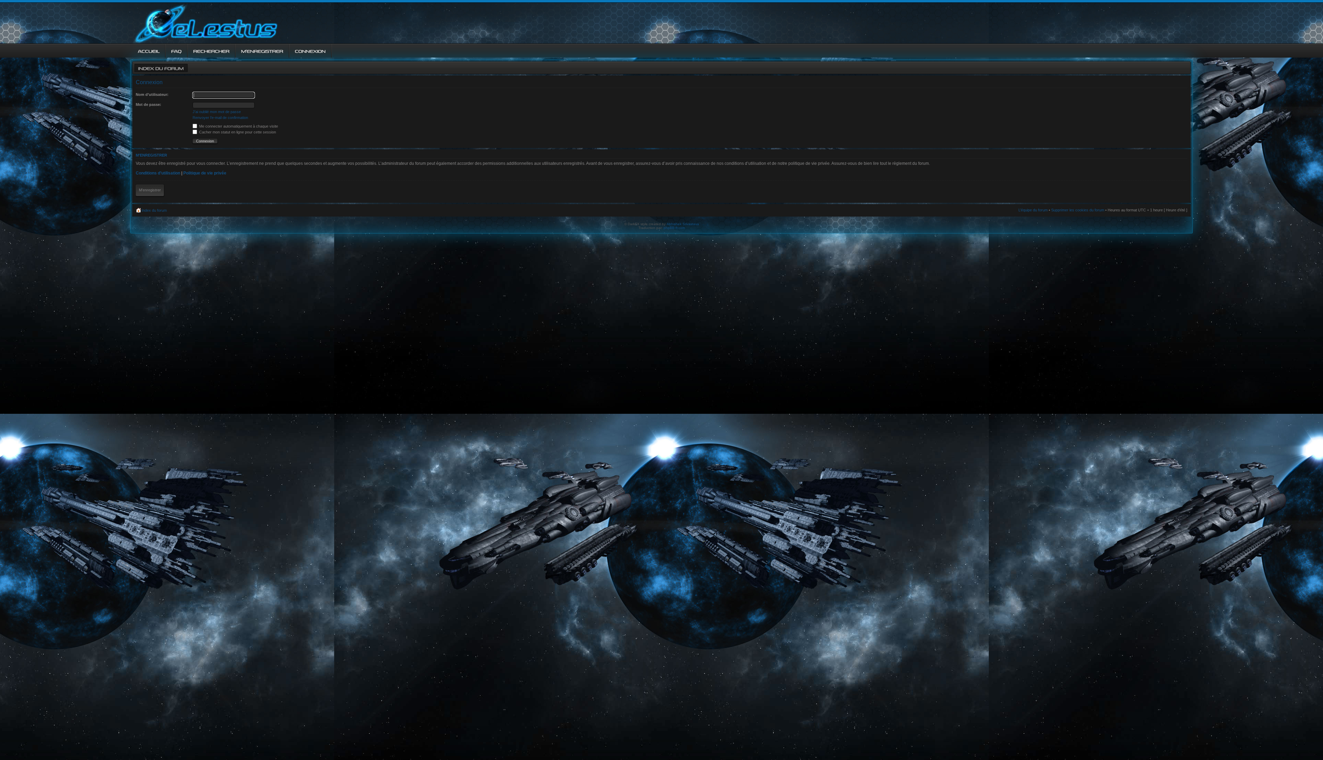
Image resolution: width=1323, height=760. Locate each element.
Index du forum (161, 67)
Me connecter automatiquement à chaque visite (238, 126)
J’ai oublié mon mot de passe (217, 112)
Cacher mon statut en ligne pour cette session (237, 132)
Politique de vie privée (204, 173)
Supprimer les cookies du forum (1077, 210)
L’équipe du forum (1033, 210)
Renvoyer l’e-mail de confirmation (220, 118)
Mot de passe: (148, 104)
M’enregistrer (150, 190)
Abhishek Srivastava (683, 224)
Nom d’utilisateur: (152, 94)
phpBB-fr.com (674, 228)
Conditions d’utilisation (158, 173)
